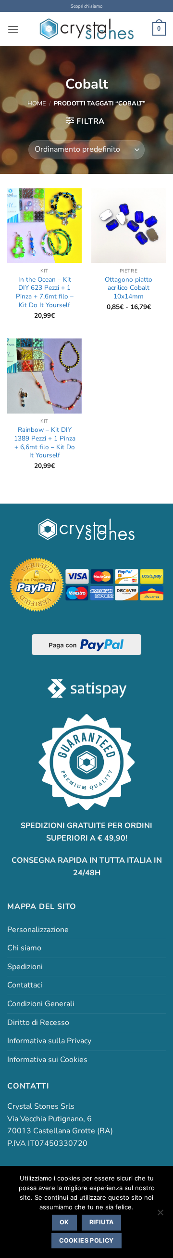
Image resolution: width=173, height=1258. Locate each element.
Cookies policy (86, 1240)
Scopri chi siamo (86, 6)
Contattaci (24, 985)
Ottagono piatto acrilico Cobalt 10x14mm (128, 288)
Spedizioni (25, 966)
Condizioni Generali (40, 1004)
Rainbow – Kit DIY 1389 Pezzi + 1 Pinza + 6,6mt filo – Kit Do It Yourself (44, 443)
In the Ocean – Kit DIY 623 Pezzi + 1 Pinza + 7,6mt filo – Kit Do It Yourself (45, 292)
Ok (64, 1222)
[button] (13, 29)
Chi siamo (24, 948)
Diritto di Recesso (38, 1022)
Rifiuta (101, 1222)
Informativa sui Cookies (47, 1059)
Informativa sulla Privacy (49, 1041)
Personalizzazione (38, 929)
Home (36, 103)
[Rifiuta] (160, 1215)
